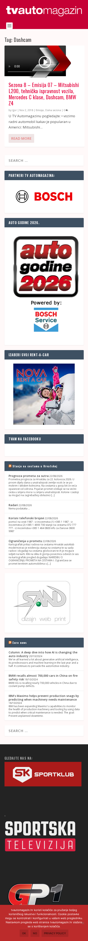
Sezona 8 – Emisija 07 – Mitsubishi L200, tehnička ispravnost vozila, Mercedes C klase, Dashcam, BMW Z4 (44, 94)
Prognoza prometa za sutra (29, 476)
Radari (13, 505)
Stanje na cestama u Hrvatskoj (35, 466)
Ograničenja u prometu (25, 541)
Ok (24, 933)
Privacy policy (55, 933)
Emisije (40, 110)
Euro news (19, 642)
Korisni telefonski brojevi (26, 518)
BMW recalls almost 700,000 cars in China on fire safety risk (43, 677)
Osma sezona (53, 110)
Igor (14, 110)
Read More (21, 138)
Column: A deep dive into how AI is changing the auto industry (43, 654)
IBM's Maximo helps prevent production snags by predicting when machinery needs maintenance (44, 697)
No (35, 933)
